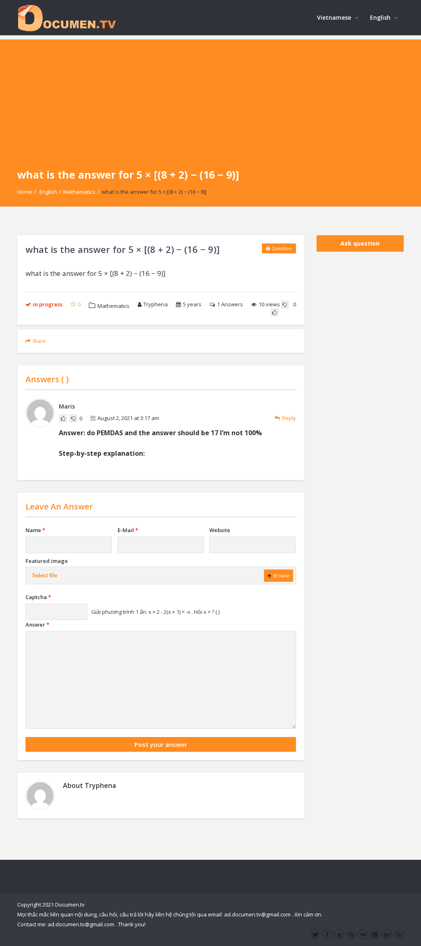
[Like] (275, 312)
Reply (289, 418)
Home (24, 191)
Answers (230, 304)
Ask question (359, 243)
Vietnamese (334, 17)
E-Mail (128, 530)
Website (219, 530)
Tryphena (155, 304)
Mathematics (79, 191)
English (380, 17)
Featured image (46, 561)
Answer (37, 624)
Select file (44, 575)
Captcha (38, 597)
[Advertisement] (210, 96)
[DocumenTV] (66, 17)
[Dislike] (285, 305)
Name (35, 530)
